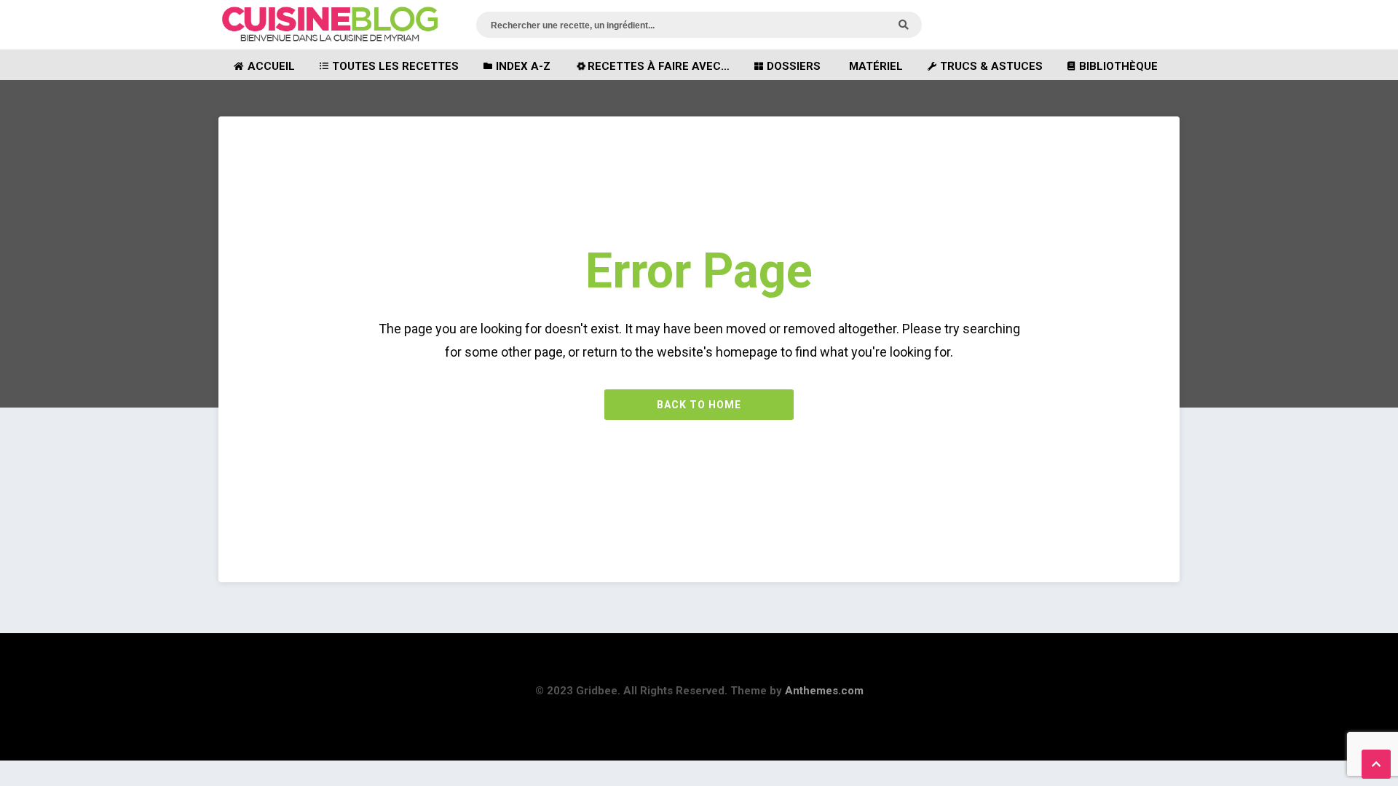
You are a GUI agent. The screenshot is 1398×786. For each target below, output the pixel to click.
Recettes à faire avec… (659, 66)
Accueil (271, 66)
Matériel (876, 66)
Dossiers (794, 66)
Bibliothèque (1118, 66)
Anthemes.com (824, 690)
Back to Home (699, 404)
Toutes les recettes (395, 66)
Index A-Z (523, 66)
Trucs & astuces (991, 66)
